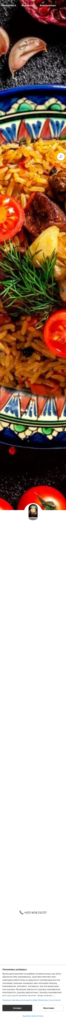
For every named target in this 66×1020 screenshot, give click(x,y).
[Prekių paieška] (61, 157)
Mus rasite (27, 5)
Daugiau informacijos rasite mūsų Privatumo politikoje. (31, 1000)
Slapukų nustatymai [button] (33, 1015)
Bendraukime (48, 5)
